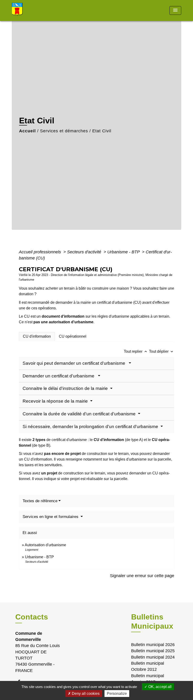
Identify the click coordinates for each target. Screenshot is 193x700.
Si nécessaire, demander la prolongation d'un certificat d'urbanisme (91, 426)
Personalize (117, 694)
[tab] (37, 336)
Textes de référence (40, 501)
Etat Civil (101, 131)
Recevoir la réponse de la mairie (56, 401)
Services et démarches (64, 131)
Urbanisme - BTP (124, 252)
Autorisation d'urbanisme (45, 545)
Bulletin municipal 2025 (153, 650)
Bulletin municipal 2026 (153, 644)
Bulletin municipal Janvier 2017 (147, 678)
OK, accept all (159, 687)
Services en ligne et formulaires (51, 516)
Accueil (27, 131)
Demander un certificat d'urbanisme (60, 375)
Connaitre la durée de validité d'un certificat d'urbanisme (80, 413)
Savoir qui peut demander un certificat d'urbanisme (75, 363)
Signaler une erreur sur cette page (142, 575)
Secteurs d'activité (84, 252)
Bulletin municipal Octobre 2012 (147, 666)
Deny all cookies (85, 694)
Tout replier (136, 351)
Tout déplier (161, 351)
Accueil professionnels (40, 252)
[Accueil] (41, 10)
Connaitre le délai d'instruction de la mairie (66, 388)
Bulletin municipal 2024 (153, 657)
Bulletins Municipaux (152, 621)
